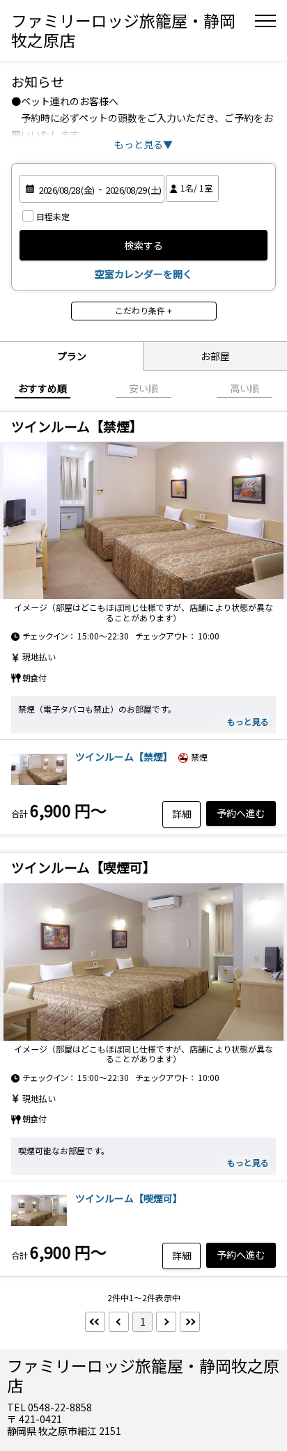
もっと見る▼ (143, 144)
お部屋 (215, 356)
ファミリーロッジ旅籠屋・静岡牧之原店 (123, 30)
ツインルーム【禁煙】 (124, 756)
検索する (143, 245)
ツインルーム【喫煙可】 (129, 1198)
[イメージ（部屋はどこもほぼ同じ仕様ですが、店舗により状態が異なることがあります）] (143, 520)
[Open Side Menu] (265, 20)
